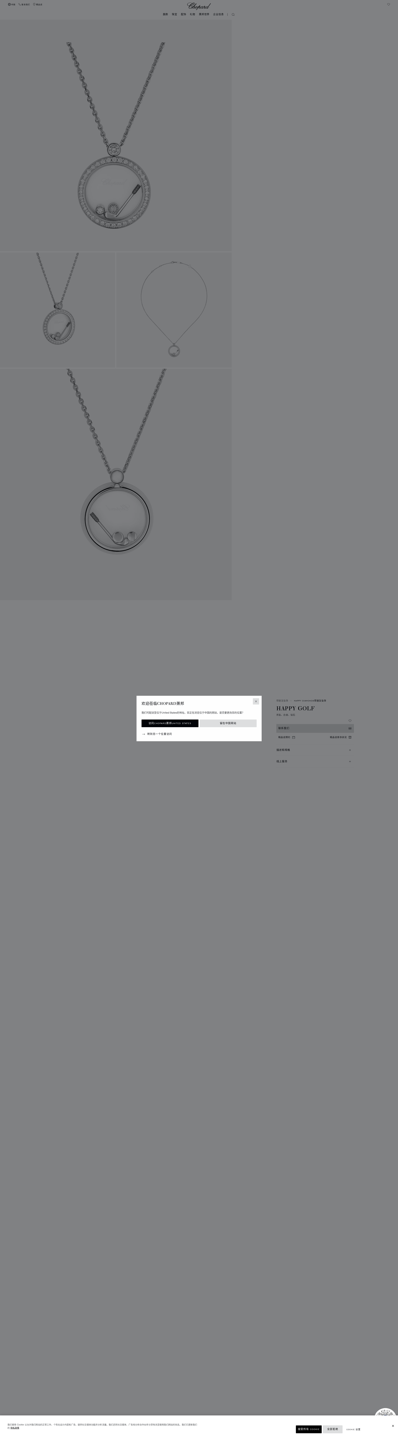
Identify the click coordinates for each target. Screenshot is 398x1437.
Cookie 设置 (353, 1429)
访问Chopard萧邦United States (170, 723)
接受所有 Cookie (309, 1429)
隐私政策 (14, 1427)
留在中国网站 (228, 723)
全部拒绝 (332, 1429)
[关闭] (393, 1425)
